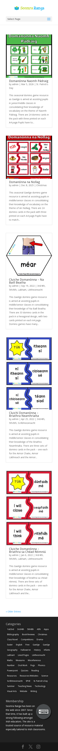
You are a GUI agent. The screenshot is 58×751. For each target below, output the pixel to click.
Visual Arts (12, 691)
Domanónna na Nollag (24, 182)
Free (27, 644)
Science (44, 675)
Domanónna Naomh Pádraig (28, 81)
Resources (12, 675)
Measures (20, 660)
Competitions (27, 639)
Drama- (40, 639)
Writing (33, 691)
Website (23, 691)
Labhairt (22, 289)
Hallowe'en (26, 650)
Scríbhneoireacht (26, 422)
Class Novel (12, 639)
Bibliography (13, 634)
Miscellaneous (34, 660)
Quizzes (24, 670)
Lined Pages (23, 655)
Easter (10, 644)
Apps (46, 629)
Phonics (41, 665)
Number (11, 665)
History (37, 650)
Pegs (32, 665)
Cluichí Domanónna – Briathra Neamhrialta (24, 414)
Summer (11, 686)
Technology (40, 686)
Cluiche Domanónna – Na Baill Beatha (26, 281)
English (19, 644)
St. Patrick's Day (41, 681)
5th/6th (13, 289)
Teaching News (25, 686)
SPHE (28, 681)
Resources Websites (29, 675)
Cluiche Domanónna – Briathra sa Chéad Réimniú (27, 550)
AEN (39, 629)
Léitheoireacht (35, 289)
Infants (47, 650)
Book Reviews (28, 634)
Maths (10, 660)
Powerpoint (12, 670)
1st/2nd (10, 629)
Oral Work (22, 665)
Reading (35, 670)
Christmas (41, 185)
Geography (12, 650)
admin (15, 84)
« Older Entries (13, 611)
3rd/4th (41, 285)
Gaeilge (36, 644)
